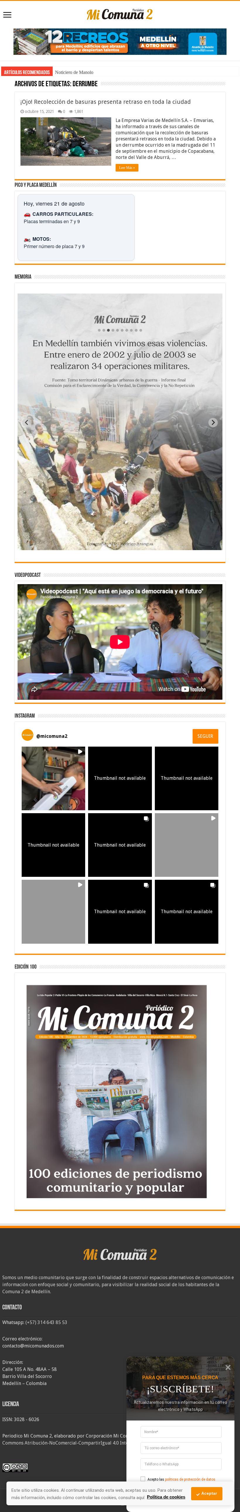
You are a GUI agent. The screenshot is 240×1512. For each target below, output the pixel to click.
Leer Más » (127, 168)
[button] (53, 778)
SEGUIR (205, 736)
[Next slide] (213, 422)
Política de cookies (166, 1496)
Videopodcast (67, 72)
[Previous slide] (27, 422)
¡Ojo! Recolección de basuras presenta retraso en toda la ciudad (105, 101)
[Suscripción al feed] (17, 85)
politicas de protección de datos (190, 1479)
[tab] (101, 545)
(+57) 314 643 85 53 (46, 1322)
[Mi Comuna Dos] (120, 14)
